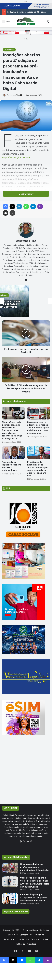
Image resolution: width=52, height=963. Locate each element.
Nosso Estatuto (37, 935)
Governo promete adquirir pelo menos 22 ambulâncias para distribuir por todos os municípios (38, 427)
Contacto (24, 935)
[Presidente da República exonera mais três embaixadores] (13, 452)
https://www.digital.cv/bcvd (16, 157)
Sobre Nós (13, 935)
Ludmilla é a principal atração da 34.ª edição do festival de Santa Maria (33, 897)
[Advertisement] (26, 773)
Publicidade (9, 939)
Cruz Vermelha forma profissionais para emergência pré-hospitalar (34, 867)
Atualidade (9, 49)
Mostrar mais (25, 194)
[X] (24, 841)
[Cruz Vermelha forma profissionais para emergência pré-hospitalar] (10, 868)
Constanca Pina (13, 95)
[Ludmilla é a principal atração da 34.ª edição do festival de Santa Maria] (10, 898)
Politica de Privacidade (26, 944)
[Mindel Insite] (26, 21)
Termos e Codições (39, 939)
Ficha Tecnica (22, 939)
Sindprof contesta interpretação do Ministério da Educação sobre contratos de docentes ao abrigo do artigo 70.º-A (12, 430)
